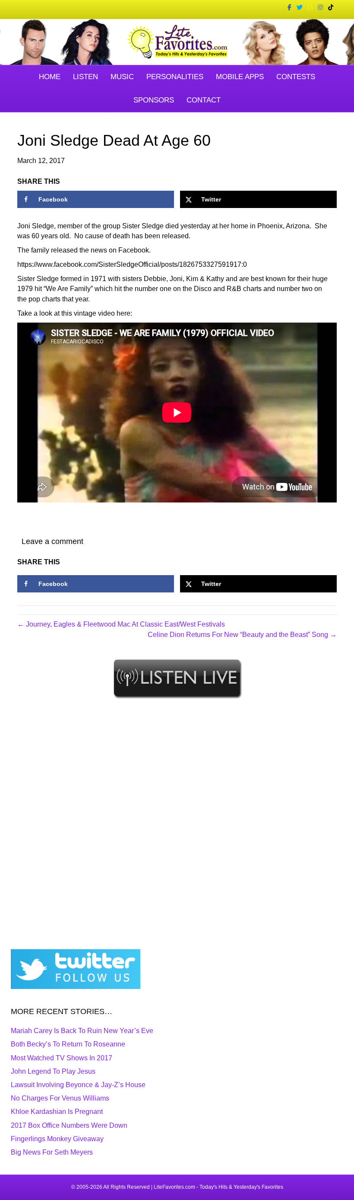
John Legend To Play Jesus (53, 1071)
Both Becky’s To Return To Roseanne (68, 1044)
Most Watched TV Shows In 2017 (61, 1058)
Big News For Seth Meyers (52, 1152)
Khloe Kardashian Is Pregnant (57, 1111)
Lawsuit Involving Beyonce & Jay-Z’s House (78, 1084)
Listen (85, 77)
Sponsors (153, 100)
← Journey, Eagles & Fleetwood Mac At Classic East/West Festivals (121, 624)
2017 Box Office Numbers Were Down (69, 1125)
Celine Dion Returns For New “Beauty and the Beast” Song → (242, 634)
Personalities (174, 77)
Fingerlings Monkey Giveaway (57, 1138)
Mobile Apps (240, 77)
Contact (203, 100)
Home (49, 77)
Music (122, 77)
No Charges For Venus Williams (60, 1098)
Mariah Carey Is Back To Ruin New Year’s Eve (82, 1030)
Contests (295, 77)
